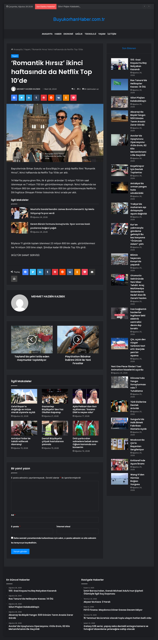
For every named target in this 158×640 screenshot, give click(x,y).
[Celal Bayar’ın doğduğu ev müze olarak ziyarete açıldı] (24, 396)
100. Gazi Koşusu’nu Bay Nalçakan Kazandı (138, 64)
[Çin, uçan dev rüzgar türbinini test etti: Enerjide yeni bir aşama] (119, 343)
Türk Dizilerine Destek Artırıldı (138, 405)
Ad (13, 515)
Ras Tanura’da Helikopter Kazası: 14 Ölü (138, 83)
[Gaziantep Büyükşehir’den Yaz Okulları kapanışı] (55, 396)
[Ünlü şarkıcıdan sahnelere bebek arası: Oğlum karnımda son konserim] (86, 428)
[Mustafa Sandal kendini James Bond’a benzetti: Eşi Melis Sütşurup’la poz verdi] (19, 213)
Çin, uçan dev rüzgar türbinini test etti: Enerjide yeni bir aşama (138, 347)
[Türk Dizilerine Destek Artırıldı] (119, 406)
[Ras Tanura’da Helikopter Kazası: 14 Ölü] (119, 84)
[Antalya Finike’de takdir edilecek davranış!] (24, 428)
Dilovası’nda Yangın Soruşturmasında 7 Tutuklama (138, 384)
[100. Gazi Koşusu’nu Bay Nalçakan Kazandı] (119, 64)
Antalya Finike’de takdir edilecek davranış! (21, 441)
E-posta (15, 526)
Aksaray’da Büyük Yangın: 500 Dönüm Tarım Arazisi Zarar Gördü (138, 118)
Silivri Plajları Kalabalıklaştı (70, 6)
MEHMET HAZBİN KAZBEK (28, 89)
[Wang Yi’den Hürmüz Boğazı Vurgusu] (119, 479)
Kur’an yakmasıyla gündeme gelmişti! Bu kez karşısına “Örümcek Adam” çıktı (137, 234)
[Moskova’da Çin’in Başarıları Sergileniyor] (119, 444)
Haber (58, 34)
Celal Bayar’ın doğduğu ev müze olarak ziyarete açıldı (23, 409)
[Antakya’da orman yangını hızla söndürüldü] (119, 187)
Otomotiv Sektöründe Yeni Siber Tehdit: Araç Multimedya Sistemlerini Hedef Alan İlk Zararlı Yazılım (138, 287)
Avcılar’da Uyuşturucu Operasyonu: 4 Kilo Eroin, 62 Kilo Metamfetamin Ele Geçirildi (138, 145)
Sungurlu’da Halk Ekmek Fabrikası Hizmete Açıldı (138, 424)
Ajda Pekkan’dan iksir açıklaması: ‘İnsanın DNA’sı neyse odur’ (85, 409)
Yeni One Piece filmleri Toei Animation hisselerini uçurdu (127, 368)
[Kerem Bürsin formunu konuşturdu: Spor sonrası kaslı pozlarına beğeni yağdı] (19, 228)
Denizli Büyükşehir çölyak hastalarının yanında (53, 441)
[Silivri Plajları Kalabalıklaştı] (119, 102)
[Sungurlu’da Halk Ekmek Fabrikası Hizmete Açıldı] (119, 423)
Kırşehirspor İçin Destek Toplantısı (137, 169)
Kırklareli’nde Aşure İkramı (137, 462)
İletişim (112, 34)
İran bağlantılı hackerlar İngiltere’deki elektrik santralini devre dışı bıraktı (138, 319)
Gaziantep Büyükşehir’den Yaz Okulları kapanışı (52, 409)
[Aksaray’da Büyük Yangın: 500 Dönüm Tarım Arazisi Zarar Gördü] (119, 116)
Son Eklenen (129, 48)
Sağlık (79, 34)
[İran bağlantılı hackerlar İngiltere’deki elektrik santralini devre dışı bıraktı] (119, 313)
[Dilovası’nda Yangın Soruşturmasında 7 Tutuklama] (119, 382)
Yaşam (101, 34)
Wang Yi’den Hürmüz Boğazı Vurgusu (137, 479)
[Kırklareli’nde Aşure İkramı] (119, 464)
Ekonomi (68, 34)
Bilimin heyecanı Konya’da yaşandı (135, 259)
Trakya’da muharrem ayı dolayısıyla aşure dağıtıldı (138, 208)
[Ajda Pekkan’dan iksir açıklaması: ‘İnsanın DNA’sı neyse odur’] (86, 396)
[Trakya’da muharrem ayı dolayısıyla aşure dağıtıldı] (119, 208)
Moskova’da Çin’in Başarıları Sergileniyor (137, 444)
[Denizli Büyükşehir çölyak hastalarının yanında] (55, 428)
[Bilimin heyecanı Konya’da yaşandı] (119, 259)
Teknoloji (90, 34)
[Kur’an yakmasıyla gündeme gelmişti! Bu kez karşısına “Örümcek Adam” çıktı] (119, 229)
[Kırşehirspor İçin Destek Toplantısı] (119, 170)
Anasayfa (47, 34)
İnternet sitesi (63, 526)
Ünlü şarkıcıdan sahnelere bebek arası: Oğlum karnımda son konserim (85, 443)
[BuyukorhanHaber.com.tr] (79, 19)
